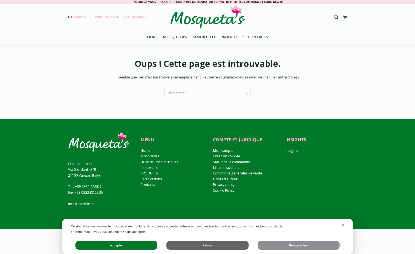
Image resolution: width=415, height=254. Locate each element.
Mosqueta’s (175, 36)
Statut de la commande (231, 162)
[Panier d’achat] (345, 17)
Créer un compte (226, 156)
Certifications (135, 17)
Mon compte (223, 150)
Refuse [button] (207, 245)
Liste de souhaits (226, 167)
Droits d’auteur (225, 179)
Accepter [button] (116, 245)
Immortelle (203, 36)
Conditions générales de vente (237, 173)
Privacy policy (224, 184)
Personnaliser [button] (298, 245)
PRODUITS (229, 36)
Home (153, 36)
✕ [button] (343, 225)
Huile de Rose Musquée (159, 162)
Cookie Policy (223, 190)
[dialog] (207, 236)
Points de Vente (107, 17)
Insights (291, 150)
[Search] (336, 17)
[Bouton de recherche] (246, 93)
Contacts (258, 36)
